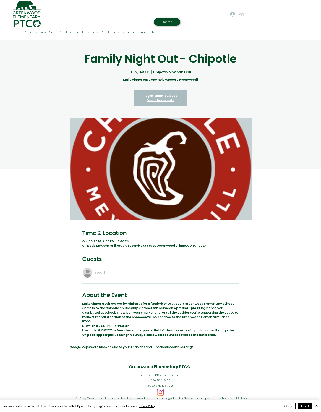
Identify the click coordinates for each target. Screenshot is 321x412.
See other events (160, 100)
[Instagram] (160, 392)
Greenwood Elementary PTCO (159, 367)
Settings (287, 406)
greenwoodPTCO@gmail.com (159, 375)
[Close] (316, 406)
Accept (305, 406)
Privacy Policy (147, 406)
